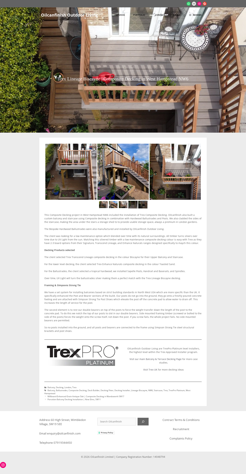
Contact (160, 14)
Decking (59, 387)
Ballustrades (62, 390)
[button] (195, 14)
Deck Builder (94, 390)
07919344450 (63, 443)
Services (120, 14)
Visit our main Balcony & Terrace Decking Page (156, 359)
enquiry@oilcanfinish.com (64, 433)
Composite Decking (78, 390)
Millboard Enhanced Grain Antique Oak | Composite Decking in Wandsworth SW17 (86, 396)
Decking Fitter (107, 390)
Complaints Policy (181, 438)
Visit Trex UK (150, 369)
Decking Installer (122, 390)
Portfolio (139, 14)
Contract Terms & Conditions (181, 420)
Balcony (51, 387)
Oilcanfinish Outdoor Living (69, 15)
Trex (74, 387)
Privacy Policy (107, 432)
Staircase (158, 390)
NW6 (150, 390)
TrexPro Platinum (177, 390)
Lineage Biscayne (139, 390)
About (177, 14)
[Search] (143, 421)
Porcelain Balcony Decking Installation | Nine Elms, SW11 (74, 399)
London (67, 387)
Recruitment (181, 429)
